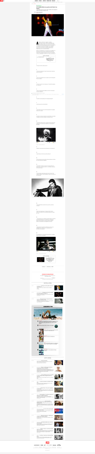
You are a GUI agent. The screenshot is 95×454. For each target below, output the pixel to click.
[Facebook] (61, 35)
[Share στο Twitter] (63, 94)
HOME (32, 3)
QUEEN (52, 266)
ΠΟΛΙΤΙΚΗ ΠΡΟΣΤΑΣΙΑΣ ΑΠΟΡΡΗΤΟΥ (49, 279)
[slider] (42, 142)
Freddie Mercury (49, 266)
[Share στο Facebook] (62, 94)
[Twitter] (62, 35)
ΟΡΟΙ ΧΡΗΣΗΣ (43, 279)
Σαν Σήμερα (35, 3)
